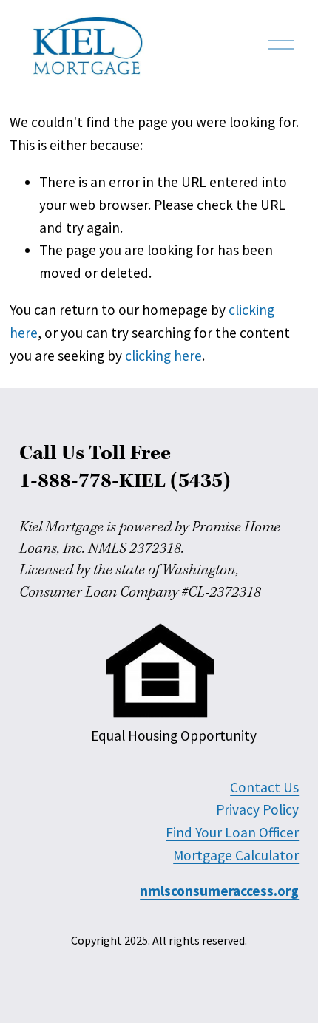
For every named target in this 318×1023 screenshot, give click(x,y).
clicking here (163, 355)
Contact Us (264, 787)
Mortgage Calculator (236, 855)
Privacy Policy (257, 809)
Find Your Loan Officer (232, 832)
